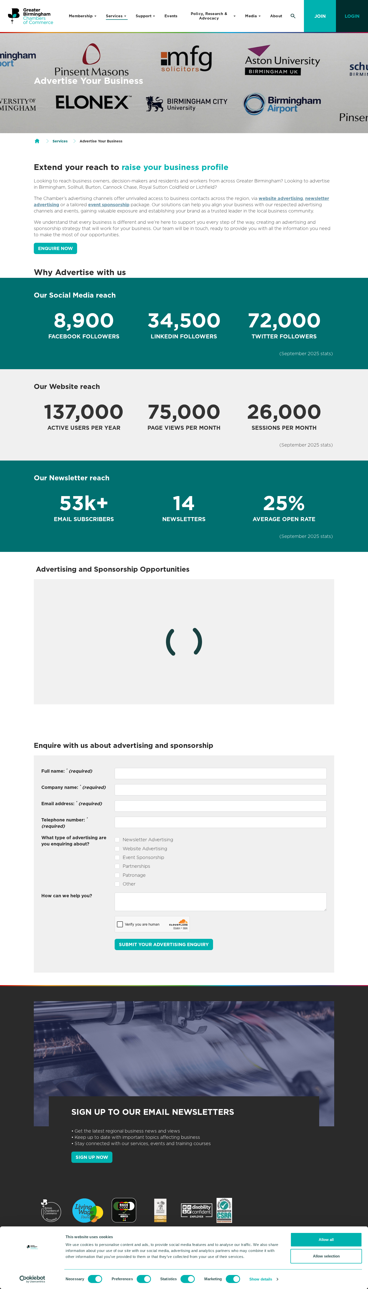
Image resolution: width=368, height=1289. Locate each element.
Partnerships (136, 866)
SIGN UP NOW (92, 1157)
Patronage (134, 875)
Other (129, 884)
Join (320, 16)
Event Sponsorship (143, 857)
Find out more (76, 687)
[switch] (144, 1279)
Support (143, 16)
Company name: (73, 787)
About (276, 16)
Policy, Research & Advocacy (209, 16)
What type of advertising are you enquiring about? (73, 840)
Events (171, 16)
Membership (81, 16)
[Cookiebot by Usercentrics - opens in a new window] (32, 1279)
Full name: (66, 771)
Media (251, 16)
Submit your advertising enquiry (164, 944)
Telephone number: (64, 823)
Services (114, 16)
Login (352, 16)
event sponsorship (108, 204)
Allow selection (326, 1256)
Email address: (71, 803)
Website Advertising (145, 848)
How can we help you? (66, 895)
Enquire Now (55, 248)
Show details (260, 1279)
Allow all (326, 1239)
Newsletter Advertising (148, 839)
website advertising (281, 198)
